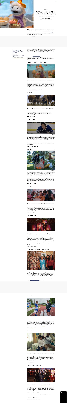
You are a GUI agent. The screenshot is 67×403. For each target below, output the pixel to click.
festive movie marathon (46, 30)
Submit (14, 56)
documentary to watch (40, 108)
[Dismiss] (65, 392)
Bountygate (43, 325)
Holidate (31, 183)
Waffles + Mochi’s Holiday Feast (34, 89)
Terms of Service (22, 57)
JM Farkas (48, 18)
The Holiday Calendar (33, 392)
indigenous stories (30, 144)
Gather (30, 116)
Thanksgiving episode (38, 57)
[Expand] (61, 392)
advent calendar (44, 384)
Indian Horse (31, 146)
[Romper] (12, 1)
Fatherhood (31, 362)
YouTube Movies (53, 134)
